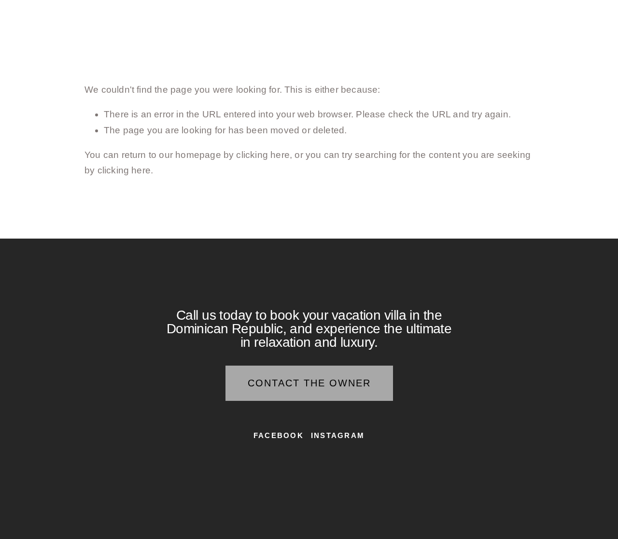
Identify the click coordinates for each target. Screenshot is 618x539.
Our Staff (352, 16)
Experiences (211, 16)
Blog (411, 16)
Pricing (285, 16)
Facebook (278, 435)
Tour (144, 16)
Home (100, 16)
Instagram (338, 435)
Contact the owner (309, 383)
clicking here (262, 155)
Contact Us (474, 16)
